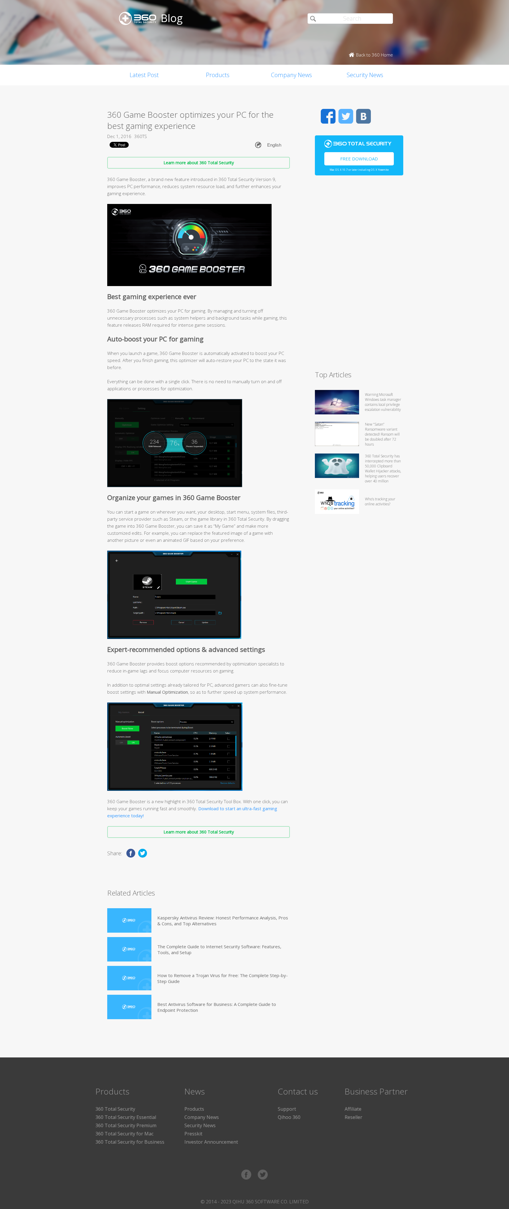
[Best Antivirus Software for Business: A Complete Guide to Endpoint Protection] (129, 1007)
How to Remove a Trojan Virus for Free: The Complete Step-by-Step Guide (222, 978)
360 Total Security (115, 1109)
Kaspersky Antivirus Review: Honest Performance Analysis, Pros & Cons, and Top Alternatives (222, 920)
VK (363, 116)
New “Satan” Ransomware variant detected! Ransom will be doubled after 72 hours (382, 434)
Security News (365, 75)
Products (217, 75)
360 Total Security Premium (125, 1125)
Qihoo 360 (289, 1117)
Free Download (359, 159)
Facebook (328, 116)
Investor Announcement (211, 1142)
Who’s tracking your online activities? (380, 501)
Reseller (353, 1117)
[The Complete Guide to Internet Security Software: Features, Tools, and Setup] (129, 949)
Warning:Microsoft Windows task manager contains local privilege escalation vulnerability (383, 402)
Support (287, 1109)
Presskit (193, 1133)
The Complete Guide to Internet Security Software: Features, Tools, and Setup (219, 949)
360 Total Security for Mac (124, 1133)
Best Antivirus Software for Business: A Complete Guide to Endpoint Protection (216, 1007)
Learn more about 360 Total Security (198, 162)
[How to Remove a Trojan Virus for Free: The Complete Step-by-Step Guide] (129, 978)
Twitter (345, 116)
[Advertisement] (359, 275)
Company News (291, 75)
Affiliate (353, 1109)
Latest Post (144, 75)
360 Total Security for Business (129, 1142)
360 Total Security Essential (125, 1117)
